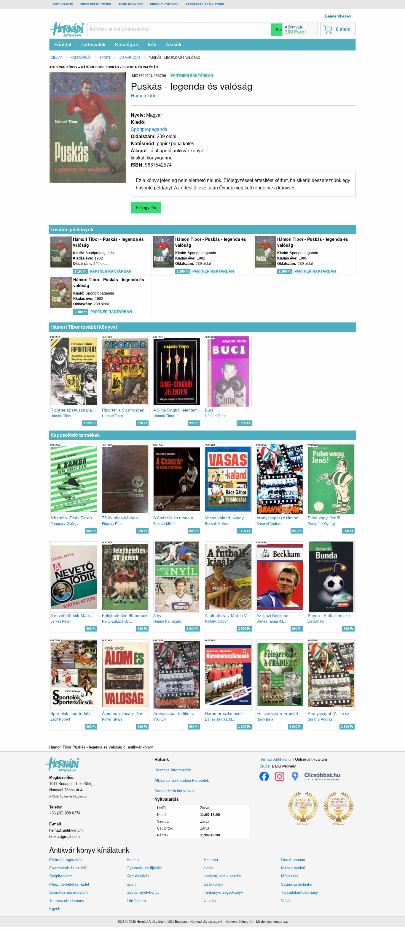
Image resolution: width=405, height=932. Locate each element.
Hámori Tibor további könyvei (83, 327)
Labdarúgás (130, 57)
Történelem (136, 900)
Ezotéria (211, 859)
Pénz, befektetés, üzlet (69, 884)
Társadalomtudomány (299, 892)
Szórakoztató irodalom (68, 892)
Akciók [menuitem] (173, 44)
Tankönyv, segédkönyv (223, 892)
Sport (105, 57)
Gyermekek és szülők (68, 868)
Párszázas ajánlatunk (205, 4)
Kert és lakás (138, 876)
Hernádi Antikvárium (276, 759)
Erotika (133, 859)
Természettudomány (66, 900)
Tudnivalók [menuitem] (93, 44)
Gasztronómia (293, 859)
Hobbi (208, 868)
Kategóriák (81, 57)
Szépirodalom (61, 876)
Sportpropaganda (149, 129)
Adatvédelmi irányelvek (174, 791)
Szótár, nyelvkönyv (143, 892)
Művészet (289, 876)
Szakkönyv (213, 884)
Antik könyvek (130, 4)
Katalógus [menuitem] (126, 44)
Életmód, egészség (65, 859)
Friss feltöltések (95, 4)
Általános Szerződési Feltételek (181, 780)
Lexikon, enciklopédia (222, 876)
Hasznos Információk (172, 770)
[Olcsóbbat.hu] (322, 776)
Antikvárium (63, 4)
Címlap (57, 57)
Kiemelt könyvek (164, 4)
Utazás (210, 900)
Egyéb (54, 908)
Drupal (264, 766)
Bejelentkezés (338, 16)
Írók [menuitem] (152, 44)
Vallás (286, 900)
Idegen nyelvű (293, 868)
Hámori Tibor (144, 95)
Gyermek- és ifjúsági (144, 868)
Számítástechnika (296, 884)
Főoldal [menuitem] (62, 44)
